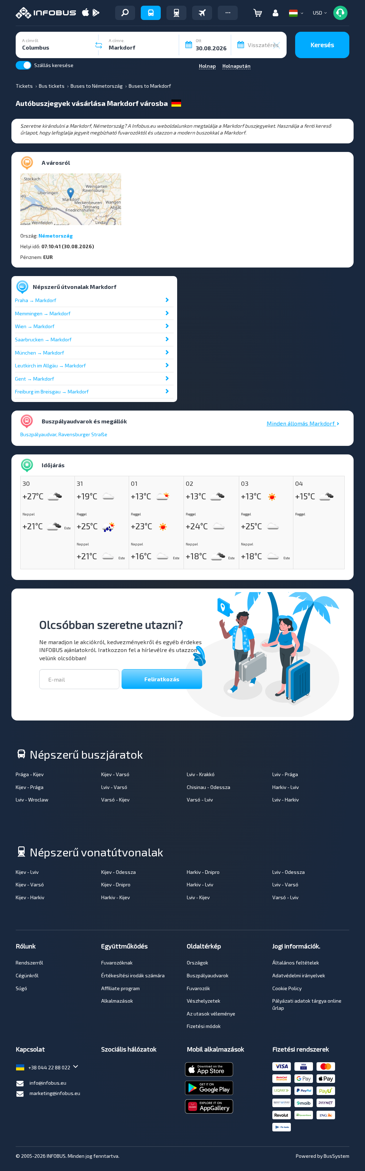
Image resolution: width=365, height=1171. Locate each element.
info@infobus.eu (48, 1083)
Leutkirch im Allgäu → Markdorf (50, 365)
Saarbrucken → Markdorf (43, 339)
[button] (228, 13)
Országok (197, 962)
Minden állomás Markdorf (301, 423)
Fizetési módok (204, 1026)
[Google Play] (96, 13)
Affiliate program (120, 988)
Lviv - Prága (285, 774)
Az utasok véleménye (211, 1013)
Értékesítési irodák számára (133, 975)
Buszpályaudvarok (207, 975)
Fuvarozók (198, 988)
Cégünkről (27, 975)
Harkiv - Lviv (285, 787)
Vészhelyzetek (203, 1001)
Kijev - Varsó (115, 774)
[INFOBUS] (46, 13)
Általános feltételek (295, 962)
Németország (55, 236)
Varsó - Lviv (200, 799)
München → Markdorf (39, 353)
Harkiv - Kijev (115, 897)
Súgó (21, 988)
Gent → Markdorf (34, 379)
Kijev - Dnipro (115, 884)
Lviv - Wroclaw (32, 799)
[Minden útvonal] (125, 13)
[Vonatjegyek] (176, 13)
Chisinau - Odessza (208, 787)
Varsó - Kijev (115, 799)
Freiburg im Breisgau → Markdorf (52, 391)
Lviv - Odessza (288, 872)
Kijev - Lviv (27, 872)
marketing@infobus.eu (55, 1093)
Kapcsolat (30, 1049)
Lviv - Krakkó (201, 774)
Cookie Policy (287, 988)
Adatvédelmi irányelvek (298, 975)
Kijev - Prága (29, 787)
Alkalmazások (117, 1001)
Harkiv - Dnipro (203, 872)
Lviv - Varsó (114, 787)
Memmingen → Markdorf (43, 313)
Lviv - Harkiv (285, 799)
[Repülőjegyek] (202, 13)
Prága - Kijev (29, 774)
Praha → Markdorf (35, 300)
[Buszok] (151, 13)
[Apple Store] (85, 13)
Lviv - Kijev (198, 897)
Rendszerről (29, 962)
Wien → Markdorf (35, 326)
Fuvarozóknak (117, 962)
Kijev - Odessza (118, 872)
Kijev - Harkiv (30, 897)
